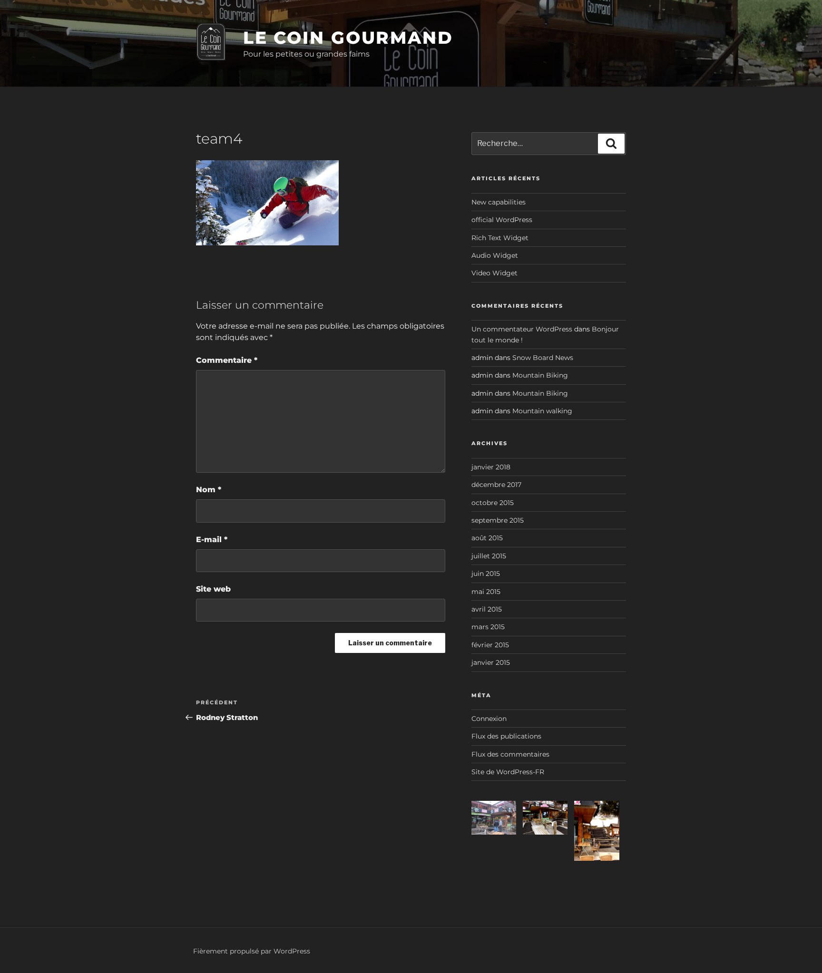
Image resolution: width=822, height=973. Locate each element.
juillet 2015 (488, 556)
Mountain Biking (540, 375)
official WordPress (501, 219)
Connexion (489, 718)
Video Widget (494, 273)
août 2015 (487, 538)
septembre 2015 (497, 520)
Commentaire (226, 360)
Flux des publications (506, 736)
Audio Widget (494, 255)
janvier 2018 (490, 467)
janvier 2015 (490, 662)
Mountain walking (542, 411)
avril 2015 (486, 609)
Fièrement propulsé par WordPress (251, 951)
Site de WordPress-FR (507, 772)
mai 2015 (485, 591)
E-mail (211, 539)
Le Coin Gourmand (348, 37)
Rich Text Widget (499, 238)
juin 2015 (485, 573)
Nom (208, 489)
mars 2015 (488, 627)
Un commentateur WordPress (521, 329)
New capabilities (498, 202)
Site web (213, 589)
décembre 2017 (496, 484)
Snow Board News (542, 357)
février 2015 (490, 645)
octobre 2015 (492, 502)
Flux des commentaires (510, 754)
